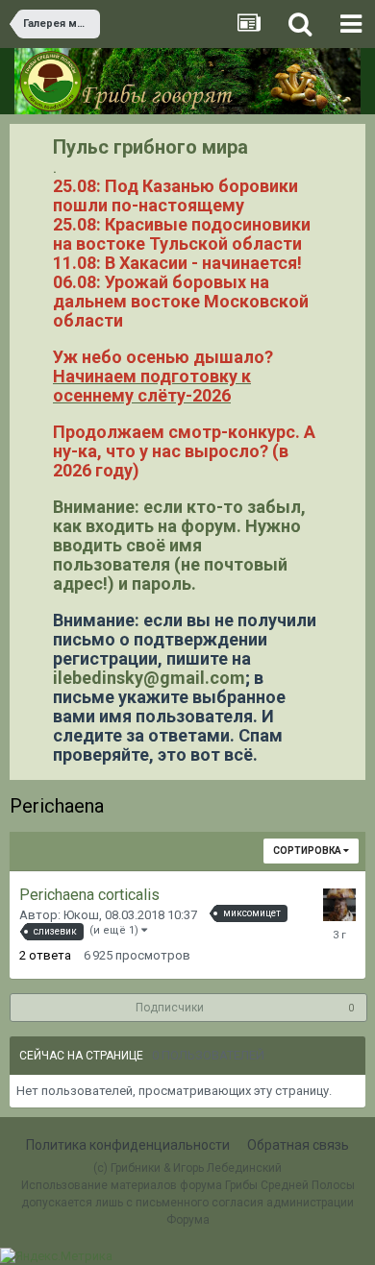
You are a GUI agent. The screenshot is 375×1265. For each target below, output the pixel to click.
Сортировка (308, 850)
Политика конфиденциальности (128, 1145)
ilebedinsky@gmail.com (149, 678)
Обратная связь (298, 1145)
